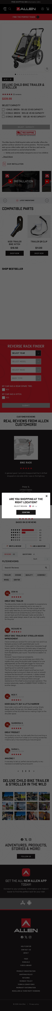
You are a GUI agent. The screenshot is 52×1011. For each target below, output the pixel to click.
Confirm (26, 512)
